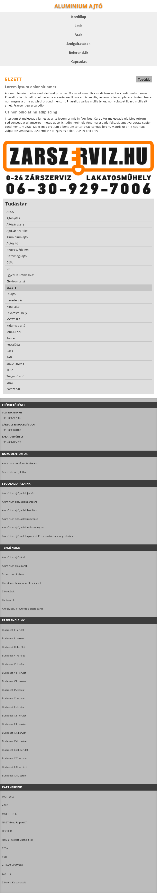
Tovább (144, 79)
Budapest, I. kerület (13, 630)
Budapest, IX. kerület (13, 690)
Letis (78, 25)
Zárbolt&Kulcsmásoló (14, 882)
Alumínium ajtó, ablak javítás (18, 493)
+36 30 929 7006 (11, 418)
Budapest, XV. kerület (14, 732)
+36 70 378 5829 (11, 442)
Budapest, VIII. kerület (14, 681)
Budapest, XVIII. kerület (15, 750)
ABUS (5, 805)
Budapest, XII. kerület (14, 715)
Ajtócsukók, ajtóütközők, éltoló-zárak (22, 608)
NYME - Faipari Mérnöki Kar (17, 839)
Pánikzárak (8, 600)
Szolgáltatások (78, 43)
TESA (5, 848)
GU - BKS (7, 874)
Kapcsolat (79, 61)
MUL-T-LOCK (9, 814)
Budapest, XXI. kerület (14, 767)
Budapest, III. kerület (13, 647)
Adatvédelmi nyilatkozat (15, 472)
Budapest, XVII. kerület (14, 741)
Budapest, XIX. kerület (14, 758)
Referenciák (78, 52)
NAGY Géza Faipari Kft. (15, 822)
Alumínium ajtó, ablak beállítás (19, 510)
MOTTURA (8, 797)
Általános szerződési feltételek (19, 463)
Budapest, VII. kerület (14, 672)
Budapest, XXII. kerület (14, 775)
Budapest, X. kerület (13, 698)
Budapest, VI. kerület (13, 664)
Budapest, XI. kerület (13, 707)
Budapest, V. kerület (13, 655)
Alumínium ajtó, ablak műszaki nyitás (23, 527)
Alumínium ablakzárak (14, 566)
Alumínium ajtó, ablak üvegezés (20, 519)
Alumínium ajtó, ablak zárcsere (19, 501)
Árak (78, 34)
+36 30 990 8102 (11, 430)
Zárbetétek (8, 591)
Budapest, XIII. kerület (14, 724)
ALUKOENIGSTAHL (12, 865)
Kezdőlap (78, 16)
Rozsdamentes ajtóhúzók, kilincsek (21, 583)
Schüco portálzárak (13, 574)
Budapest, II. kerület (13, 638)
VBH (4, 857)
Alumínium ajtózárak (14, 557)
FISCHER (7, 831)
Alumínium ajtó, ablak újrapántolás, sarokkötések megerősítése (38, 536)
